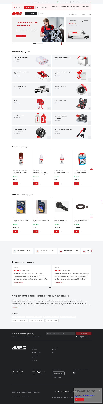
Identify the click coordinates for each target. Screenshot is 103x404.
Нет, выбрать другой (42, 7)
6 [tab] (40, 43)
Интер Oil (15, 218)
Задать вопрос (57, 377)
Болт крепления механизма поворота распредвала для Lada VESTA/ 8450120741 (61, 221)
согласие (82, 336)
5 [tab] (39, 43)
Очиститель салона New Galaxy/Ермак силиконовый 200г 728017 (82, 173)
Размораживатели (37, 170)
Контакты (34, 360)
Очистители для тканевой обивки (19, 170)
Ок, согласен (79, 399)
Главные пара (77, 218)
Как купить (34, 349)
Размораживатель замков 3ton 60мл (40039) (61, 173)
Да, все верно (29, 7)
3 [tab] (37, 43)
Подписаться (84, 333)
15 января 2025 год (26, 270)
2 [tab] (36, 43)
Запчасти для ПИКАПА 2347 (67, 317)
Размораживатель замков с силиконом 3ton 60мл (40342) (40, 173)
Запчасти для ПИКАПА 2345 (34, 317)
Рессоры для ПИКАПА (52, 320)
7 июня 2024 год (66, 270)
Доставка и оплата (36, 352)
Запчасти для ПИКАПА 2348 (19, 320)
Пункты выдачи (36, 355)
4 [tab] (38, 43)
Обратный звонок (58, 373)
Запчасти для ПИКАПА (18, 317)
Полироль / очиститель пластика (80, 170)
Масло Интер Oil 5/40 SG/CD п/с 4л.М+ (20, 221)
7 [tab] (41, 43)
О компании (55, 347)
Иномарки (34, 357)
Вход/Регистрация (73, 14)
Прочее (55, 218)
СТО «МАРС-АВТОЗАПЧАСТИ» (82, 2)
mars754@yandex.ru (39, 372)
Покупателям (48, 2)
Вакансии (54, 349)
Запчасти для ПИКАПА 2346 (51, 317)
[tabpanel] (38, 29)
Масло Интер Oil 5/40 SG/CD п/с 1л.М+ (41, 221)
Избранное (82, 14)
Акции (33, 347)
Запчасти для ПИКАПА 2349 (36, 320)
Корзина (89, 14)
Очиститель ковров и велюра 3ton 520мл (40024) (20, 173)
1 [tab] (34, 43)
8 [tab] (42, 43)
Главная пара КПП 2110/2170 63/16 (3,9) (81, 221)
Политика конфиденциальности (60, 397)
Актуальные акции (63, 2)
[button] (91, 251)
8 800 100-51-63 (38, 2)
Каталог (32, 13)
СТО (53, 352)
